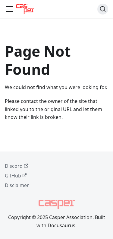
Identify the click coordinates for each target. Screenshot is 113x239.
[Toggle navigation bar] (9, 9)
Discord (14, 166)
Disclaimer (17, 185)
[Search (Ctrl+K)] (102, 9)
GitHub (13, 175)
